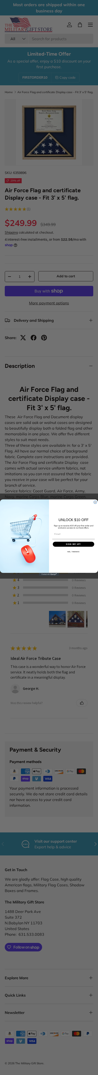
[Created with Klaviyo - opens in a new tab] (49, 574)
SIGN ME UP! (73, 544)
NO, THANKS (73, 551)
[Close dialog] (95, 502)
